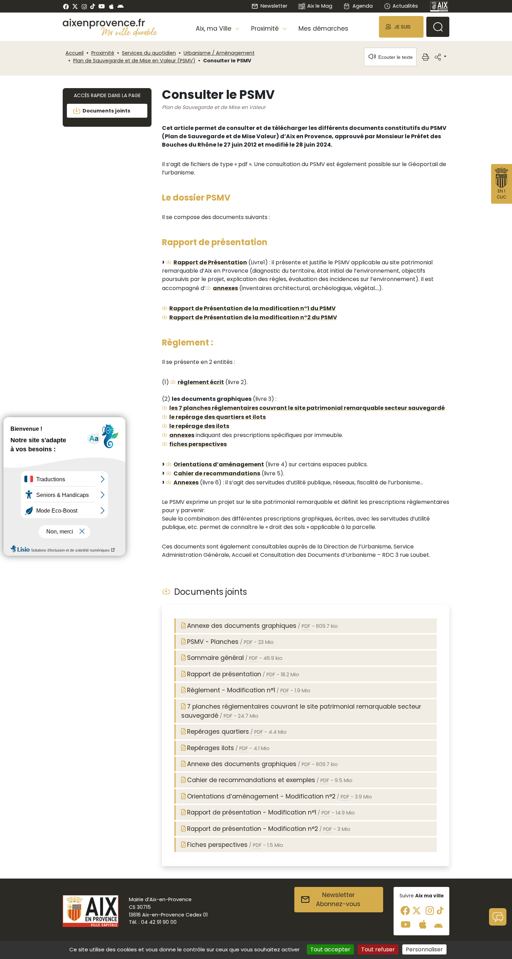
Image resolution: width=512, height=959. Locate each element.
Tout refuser (378, 949)
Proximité (102, 52)
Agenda (362, 5)
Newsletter (274, 5)
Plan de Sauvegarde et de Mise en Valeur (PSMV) (134, 60)
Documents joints (106, 110)
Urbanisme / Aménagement (219, 52)
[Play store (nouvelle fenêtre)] (120, 6)
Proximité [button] (265, 28)
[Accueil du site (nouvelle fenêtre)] (110, 23)
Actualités (405, 5)
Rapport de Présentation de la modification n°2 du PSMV (253, 317)
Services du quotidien (149, 52)
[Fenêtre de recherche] (437, 27)
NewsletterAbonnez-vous (338, 899)
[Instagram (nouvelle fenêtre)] (84, 6)
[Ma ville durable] (129, 32)
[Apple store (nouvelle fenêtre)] (111, 6)
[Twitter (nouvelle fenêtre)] (75, 6)
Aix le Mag (319, 5)
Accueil (74, 52)
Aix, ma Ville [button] (214, 28)
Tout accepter (330, 949)
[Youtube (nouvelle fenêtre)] (101, 6)
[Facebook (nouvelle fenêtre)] (66, 6)
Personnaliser (424, 949)
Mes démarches (323, 28)
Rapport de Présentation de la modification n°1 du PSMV (252, 308)
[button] (401, 26)
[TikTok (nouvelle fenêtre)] (92, 6)
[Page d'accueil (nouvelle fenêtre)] (439, 6)
